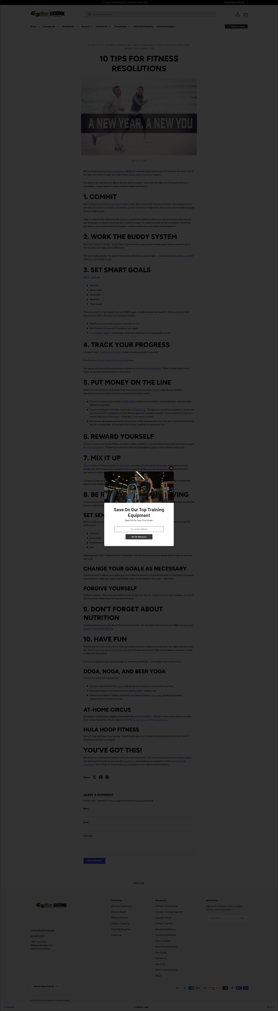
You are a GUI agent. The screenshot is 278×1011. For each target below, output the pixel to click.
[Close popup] (171, 468)
